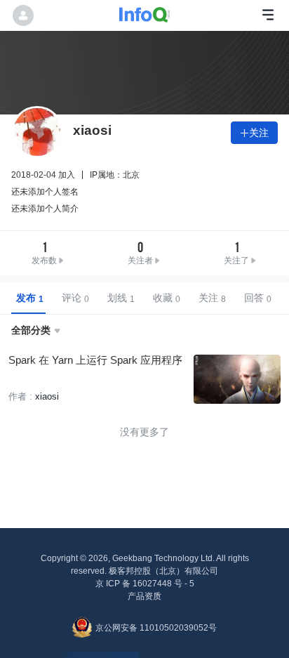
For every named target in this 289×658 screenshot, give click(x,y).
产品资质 (144, 596)
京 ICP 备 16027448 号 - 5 (144, 583)
